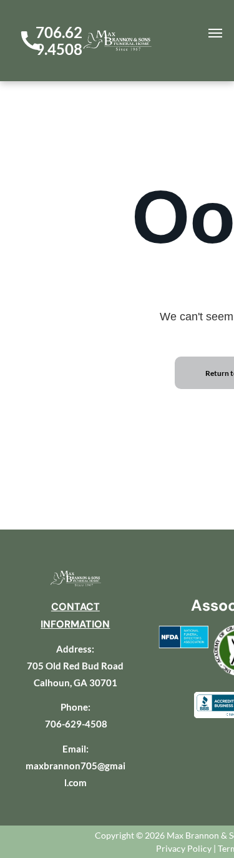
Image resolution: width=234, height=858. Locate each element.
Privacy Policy (184, 848)
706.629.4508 (59, 40)
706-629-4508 (76, 723)
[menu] (215, 33)
